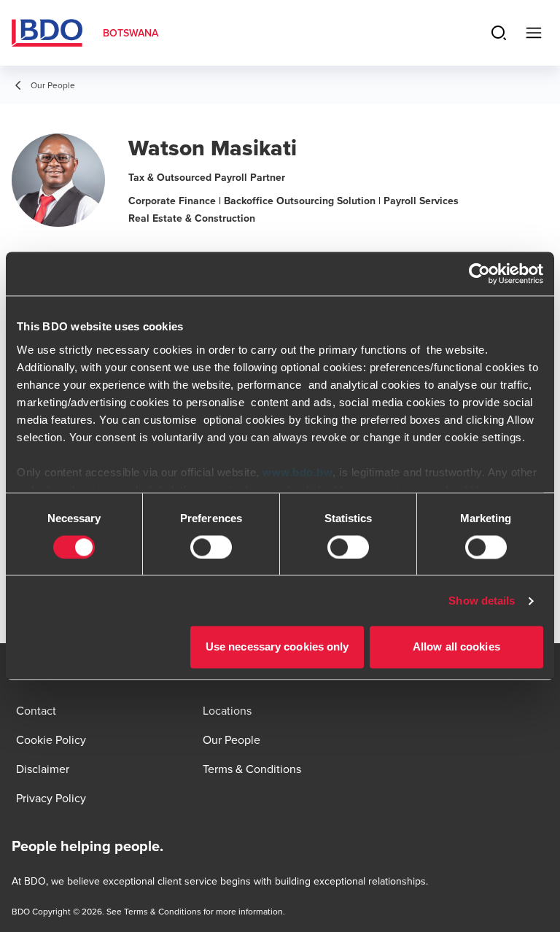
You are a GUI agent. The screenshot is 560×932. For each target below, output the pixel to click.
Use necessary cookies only (277, 647)
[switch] (211, 547)
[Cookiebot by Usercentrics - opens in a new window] (479, 273)
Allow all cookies (456, 647)
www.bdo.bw (297, 472)
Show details (481, 600)
